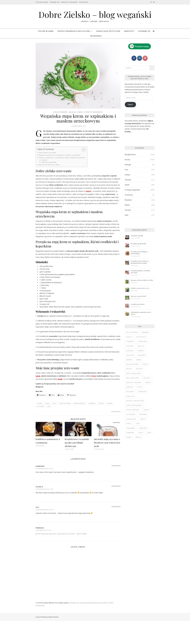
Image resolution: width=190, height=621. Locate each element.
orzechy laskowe (133, 382)
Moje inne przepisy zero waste (49, 165)
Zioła (126, 215)
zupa (48, 406)
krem (54, 403)
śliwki (128, 437)
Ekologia (128, 164)
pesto (139, 387)
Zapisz (130, 104)
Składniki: (44, 160)
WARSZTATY (129, 31)
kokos (145, 364)
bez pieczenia (132, 332)
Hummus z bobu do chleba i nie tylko (142, 280)
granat (141, 350)
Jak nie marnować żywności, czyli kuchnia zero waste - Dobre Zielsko (61, 534)
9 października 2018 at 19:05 (44, 489)
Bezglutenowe (60, 112)
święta (138, 437)
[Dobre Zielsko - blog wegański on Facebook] (134, 58)
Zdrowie (128, 210)
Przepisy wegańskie (93, 112)
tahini (142, 419)
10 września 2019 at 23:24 (43, 530)
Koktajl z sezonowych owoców (140, 288)
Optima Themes (53, 617)
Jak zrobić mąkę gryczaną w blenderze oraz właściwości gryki (107, 442)
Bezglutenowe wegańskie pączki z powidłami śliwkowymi (77, 442)
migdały (139, 369)
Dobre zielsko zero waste (47, 153)
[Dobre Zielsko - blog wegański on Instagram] (139, 58)
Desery (127, 159)
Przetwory (129, 195)
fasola (47, 403)
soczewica (130, 414)
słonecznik (131, 419)
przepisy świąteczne (135, 401)
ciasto (129, 337)
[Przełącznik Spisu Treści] (82, 149)
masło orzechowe (64, 403)
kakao (138, 360)
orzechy (146, 378)
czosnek (39, 403)
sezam (146, 410)
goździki (130, 350)
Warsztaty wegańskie (69, 2)
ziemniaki (130, 432)
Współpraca (83, 2)
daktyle (141, 346)
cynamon (130, 341)
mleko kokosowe (133, 373)
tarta (128, 423)
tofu (137, 423)
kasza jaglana (132, 364)
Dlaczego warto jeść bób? (138, 296)
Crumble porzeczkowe (138, 304)
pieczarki (130, 391)
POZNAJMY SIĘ (144, 31)
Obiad (80, 112)
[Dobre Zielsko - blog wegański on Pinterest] (145, 58)
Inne (126, 169)
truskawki (130, 428)
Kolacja (72, 112)
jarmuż (129, 360)
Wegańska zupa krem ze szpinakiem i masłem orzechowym (59, 155)
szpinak (101, 403)
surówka (143, 414)
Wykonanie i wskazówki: (49, 162)
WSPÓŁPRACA (96, 36)
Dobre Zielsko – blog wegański (95, 14)
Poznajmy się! (55, 2)
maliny (129, 369)
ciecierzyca (141, 337)
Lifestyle (128, 180)
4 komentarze (116, 411)
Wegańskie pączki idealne (138, 243)
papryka (129, 387)
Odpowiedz (116, 466)
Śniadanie (128, 200)
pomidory (142, 391)
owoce (148, 382)
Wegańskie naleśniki (137, 235)
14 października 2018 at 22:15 (45, 509)
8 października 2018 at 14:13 (44, 468)
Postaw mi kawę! (42, 2)
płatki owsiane (132, 410)
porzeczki (130, 396)
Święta (127, 205)
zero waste (40, 406)
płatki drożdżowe (79, 403)
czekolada (142, 341)
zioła (140, 432)
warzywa (109, 403)
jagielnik (130, 355)
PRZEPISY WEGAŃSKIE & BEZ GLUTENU (74, 31)
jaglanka (142, 355)
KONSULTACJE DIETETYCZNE (108, 31)
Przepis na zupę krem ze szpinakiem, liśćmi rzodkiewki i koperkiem (61, 158)
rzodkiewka (91, 403)
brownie (145, 332)
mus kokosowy (132, 378)
